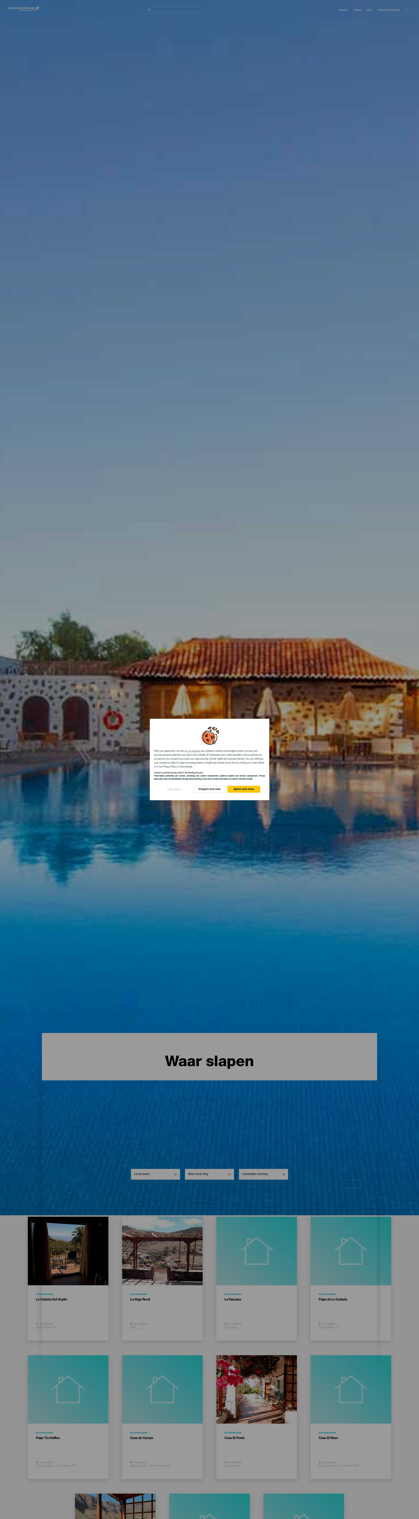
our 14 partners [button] (192, 751)
